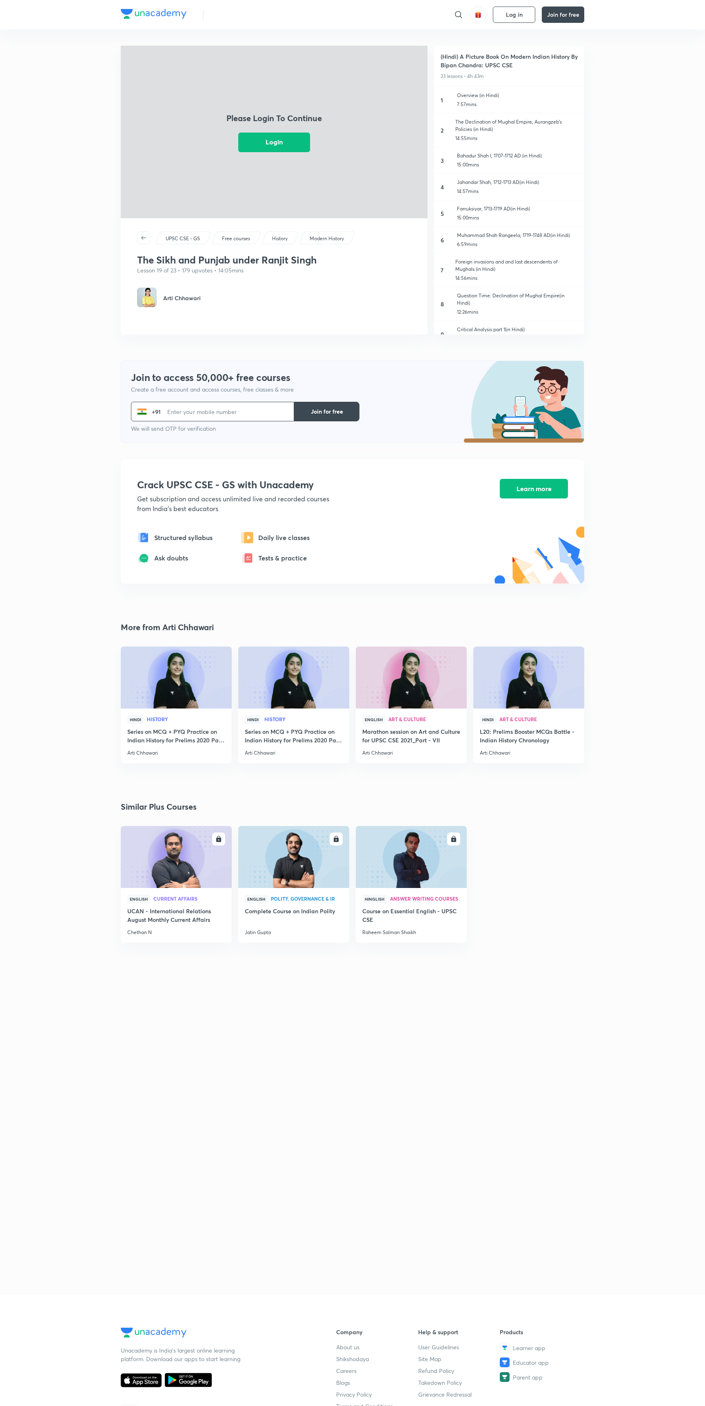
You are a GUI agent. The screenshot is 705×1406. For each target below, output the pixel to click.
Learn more (534, 488)
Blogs (343, 1382)
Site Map (429, 1359)
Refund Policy (436, 1371)
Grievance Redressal (445, 1394)
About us (347, 1347)
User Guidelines (438, 1347)
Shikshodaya (352, 1359)
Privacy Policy (354, 1394)
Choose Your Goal (245, 14)
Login (274, 141)
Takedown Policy (440, 1382)
